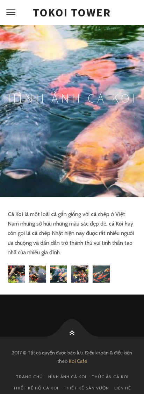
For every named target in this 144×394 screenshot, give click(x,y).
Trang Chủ (29, 376)
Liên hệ (122, 387)
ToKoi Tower (72, 13)
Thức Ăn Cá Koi (110, 376)
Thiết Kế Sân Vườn (86, 387)
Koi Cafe (78, 361)
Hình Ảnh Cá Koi (67, 376)
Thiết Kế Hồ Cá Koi (35, 387)
